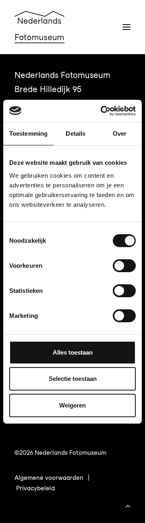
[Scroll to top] (127, 505)
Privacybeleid (35, 488)
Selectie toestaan (73, 378)
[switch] (124, 265)
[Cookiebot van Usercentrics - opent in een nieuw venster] (102, 110)
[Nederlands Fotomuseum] (39, 27)
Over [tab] (119, 133)
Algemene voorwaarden (48, 477)
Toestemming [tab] (28, 133)
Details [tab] (75, 133)
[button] (126, 27)
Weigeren (72, 405)
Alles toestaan (73, 352)
